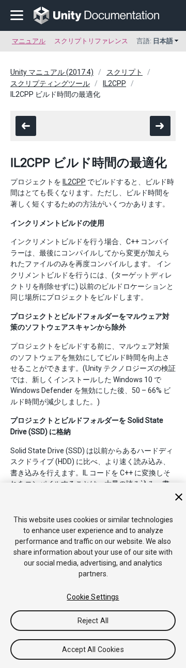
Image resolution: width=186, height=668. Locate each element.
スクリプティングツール (50, 83)
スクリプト (124, 72)
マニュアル (28, 41)
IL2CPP (114, 83)
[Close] (179, 497)
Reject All (93, 620)
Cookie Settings (93, 597)
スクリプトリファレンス (91, 41)
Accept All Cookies (93, 649)
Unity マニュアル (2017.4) (52, 72)
